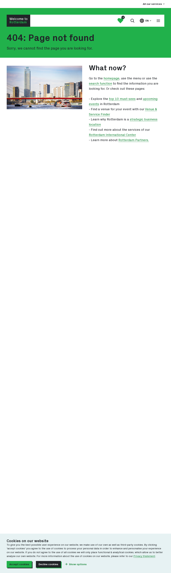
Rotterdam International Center (112, 135)
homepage (111, 78)
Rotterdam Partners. (133, 140)
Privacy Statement (144, 556)
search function (100, 83)
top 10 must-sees (122, 99)
